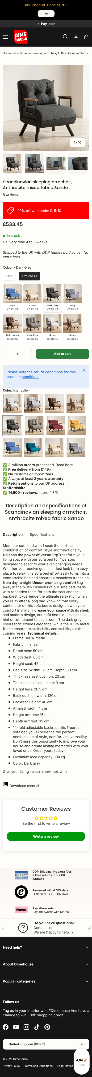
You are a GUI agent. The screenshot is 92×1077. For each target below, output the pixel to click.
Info (46, 13)
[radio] (9, 276)
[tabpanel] (46, 658)
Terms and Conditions (39, 1066)
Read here (64, 465)
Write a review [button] (46, 836)
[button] (86, 37)
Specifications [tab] (42, 534)
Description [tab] (13, 534)
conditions (30, 376)
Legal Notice (65, 1066)
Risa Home (11, 194)
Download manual (24, 786)
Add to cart (62, 354)
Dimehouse (20, 1059)
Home (7, 53)
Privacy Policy (11, 1066)
